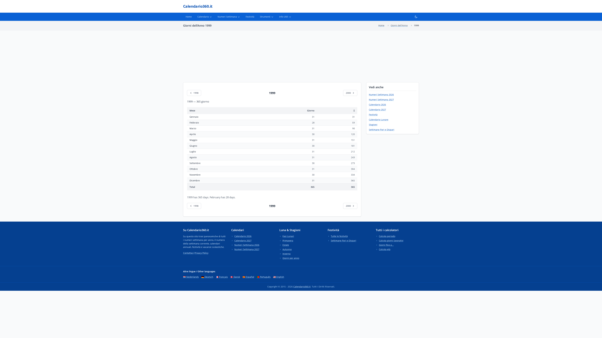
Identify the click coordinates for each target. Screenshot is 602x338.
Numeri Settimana (227, 16)
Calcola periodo (387, 236)
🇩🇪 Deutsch (207, 276)
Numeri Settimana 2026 (381, 94)
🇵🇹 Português (264, 276)
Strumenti (265, 16)
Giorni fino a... (386, 244)
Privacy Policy (201, 252)
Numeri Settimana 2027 (381, 99)
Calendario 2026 (377, 104)
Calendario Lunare (378, 119)
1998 (195, 92)
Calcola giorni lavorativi (391, 240)
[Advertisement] (301, 54)
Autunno (287, 249)
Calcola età (384, 249)
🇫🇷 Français (222, 276)
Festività (250, 16)
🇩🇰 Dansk (235, 276)
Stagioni (373, 124)
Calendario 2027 (377, 109)
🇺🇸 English (278, 276)
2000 (348, 92)
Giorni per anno (291, 258)
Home (189, 16)
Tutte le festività (339, 236)
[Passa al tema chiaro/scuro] (416, 17)
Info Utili (283, 16)
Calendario (203, 16)
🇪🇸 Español (248, 276)
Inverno (286, 253)
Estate (286, 244)
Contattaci (188, 252)
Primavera (288, 240)
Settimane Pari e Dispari (381, 129)
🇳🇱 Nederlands (191, 276)
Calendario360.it (302, 286)
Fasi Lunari (288, 236)
